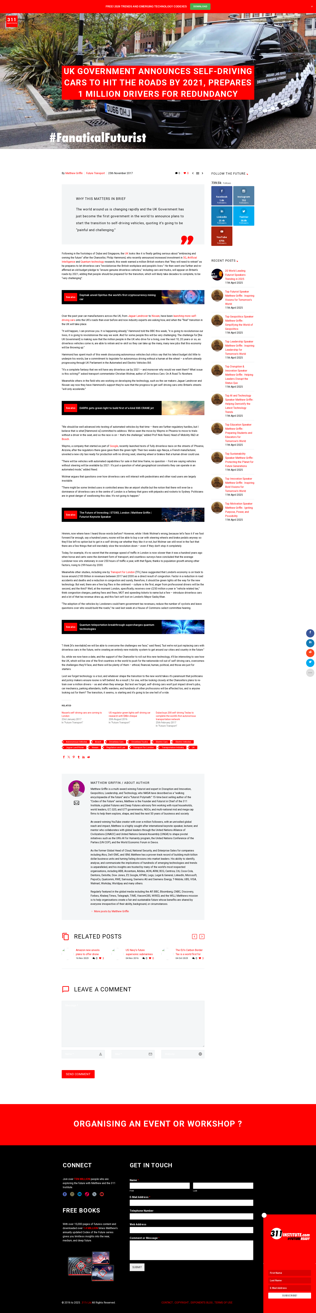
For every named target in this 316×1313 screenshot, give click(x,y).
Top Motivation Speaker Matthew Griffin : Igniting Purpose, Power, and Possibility (239, 510)
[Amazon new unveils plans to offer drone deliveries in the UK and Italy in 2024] (69, 954)
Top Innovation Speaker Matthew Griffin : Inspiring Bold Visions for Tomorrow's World (239, 485)
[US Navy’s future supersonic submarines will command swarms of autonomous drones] (119, 954)
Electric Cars (162, 742)
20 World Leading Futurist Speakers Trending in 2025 (235, 275)
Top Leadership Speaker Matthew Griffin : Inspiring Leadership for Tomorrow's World (239, 347)
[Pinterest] (73, 757)
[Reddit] (88, 757)
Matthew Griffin (74, 173)
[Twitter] (68, 757)
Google (114, 446)
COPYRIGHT (182, 1302)
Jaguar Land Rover (75, 747)
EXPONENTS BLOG (202, 1302)
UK (126, 253)
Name (134, 1180)
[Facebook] (64, 757)
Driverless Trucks (140, 742)
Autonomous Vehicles (76, 742)
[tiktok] (87, 1194)
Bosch (65, 439)
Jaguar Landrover (138, 315)
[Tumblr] (78, 757)
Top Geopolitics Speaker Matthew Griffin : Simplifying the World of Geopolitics (239, 322)
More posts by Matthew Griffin (111, 911)
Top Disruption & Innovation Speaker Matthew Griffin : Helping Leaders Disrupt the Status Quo (239, 375)
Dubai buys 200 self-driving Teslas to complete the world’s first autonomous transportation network (176, 716)
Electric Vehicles (183, 742)
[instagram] (72, 1194)
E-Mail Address (140, 1197)
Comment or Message (144, 1238)
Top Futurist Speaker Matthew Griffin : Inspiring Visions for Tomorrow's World (239, 298)
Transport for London (123, 572)
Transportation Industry (173, 747)
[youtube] (102, 1194)
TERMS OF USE (223, 1302)
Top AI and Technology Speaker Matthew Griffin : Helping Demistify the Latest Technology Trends (239, 404)
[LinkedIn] (83, 757)
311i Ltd (86, 1302)
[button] (194, 936)
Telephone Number (142, 1210)
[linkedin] (80, 1194)
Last (195, 1190)
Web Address (138, 1224)
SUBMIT (137, 1267)
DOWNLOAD (200, 6)
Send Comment (78, 1074)
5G (184, 257)
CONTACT (167, 1302)
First (132, 1190)
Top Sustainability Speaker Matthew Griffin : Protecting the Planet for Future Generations (239, 460)
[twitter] (94, 1194)
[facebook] (65, 1194)
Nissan (156, 315)
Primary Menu (307, 21)
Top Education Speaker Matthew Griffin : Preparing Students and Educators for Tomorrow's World (238, 433)
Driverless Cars (116, 742)
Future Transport (95, 173)
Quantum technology (92, 261)
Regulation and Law (115, 747)
